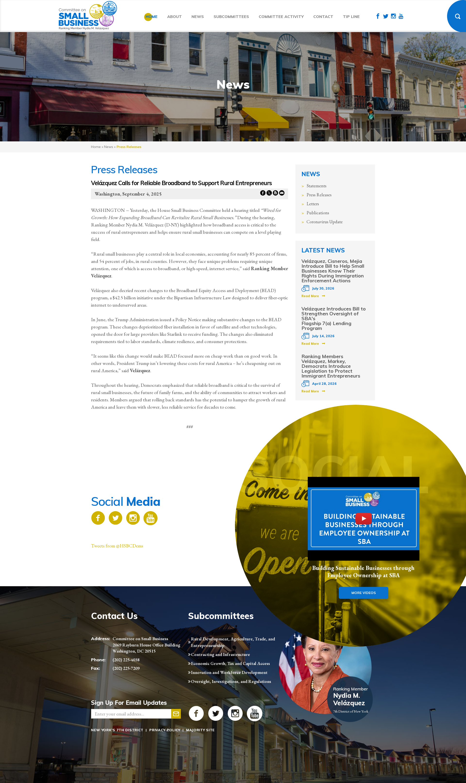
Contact (323, 16)
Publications (318, 212)
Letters (313, 204)
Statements (316, 186)
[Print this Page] (275, 194)
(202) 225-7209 (126, 668)
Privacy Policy (164, 730)
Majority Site (200, 730)
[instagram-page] (393, 16)
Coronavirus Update (325, 221)
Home (152, 16)
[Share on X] (269, 194)
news (108, 147)
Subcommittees (231, 16)
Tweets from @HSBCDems (117, 545)
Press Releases (319, 195)
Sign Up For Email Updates (129, 702)
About (174, 16)
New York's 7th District (117, 730)
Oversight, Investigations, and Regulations (231, 681)
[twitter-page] (385, 16)
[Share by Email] (281, 194)
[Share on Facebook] (263, 194)
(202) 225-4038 (126, 660)
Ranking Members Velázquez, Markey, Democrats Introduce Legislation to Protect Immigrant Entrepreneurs (330, 366)
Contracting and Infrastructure (220, 654)
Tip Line (351, 16)
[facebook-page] (378, 16)
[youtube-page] (401, 16)
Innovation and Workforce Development (229, 672)
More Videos (363, 592)
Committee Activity (281, 16)
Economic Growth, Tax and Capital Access (230, 663)
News (197, 16)
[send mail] (176, 714)
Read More (310, 296)
